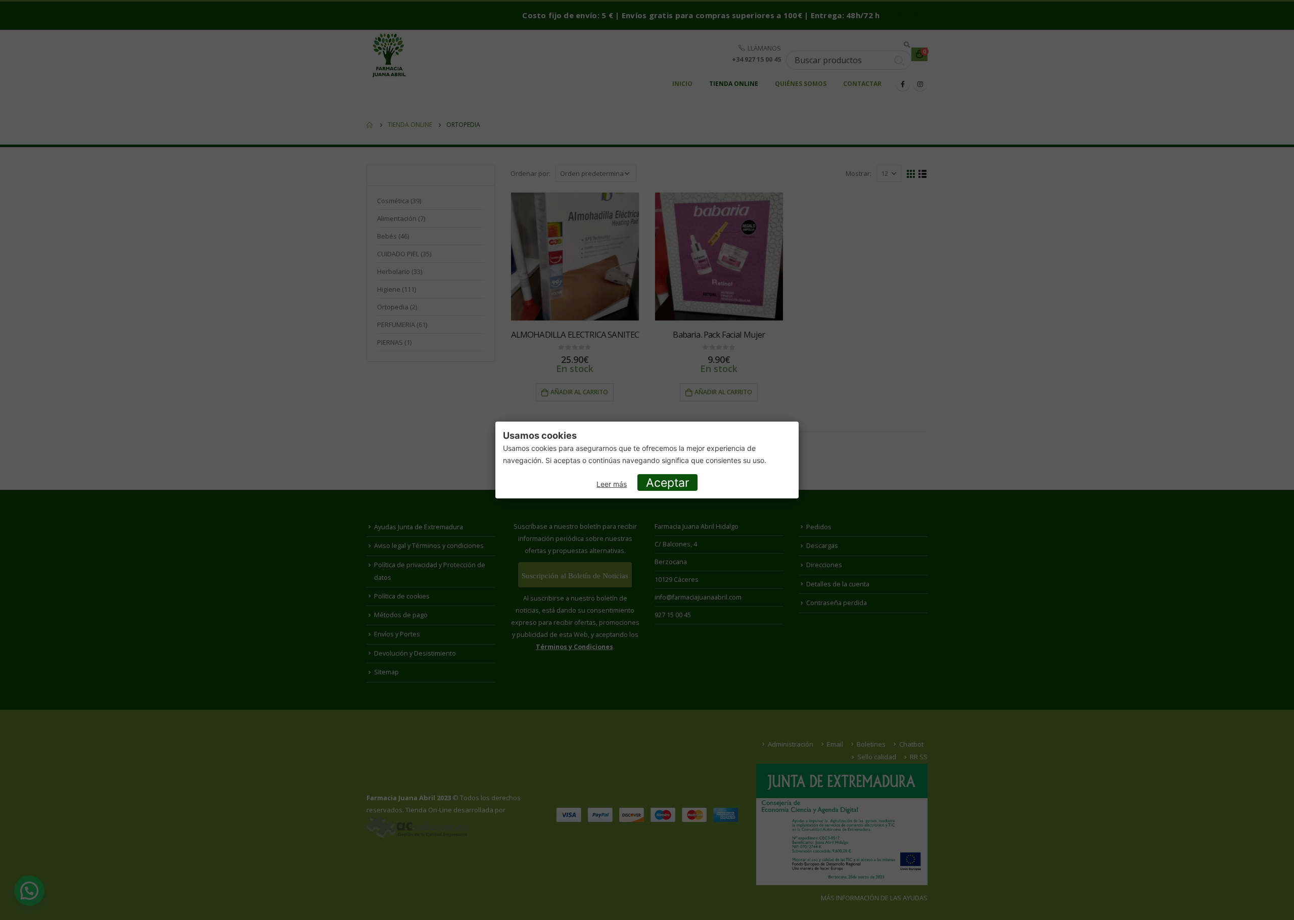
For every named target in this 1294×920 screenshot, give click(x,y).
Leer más (611, 484)
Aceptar (667, 483)
